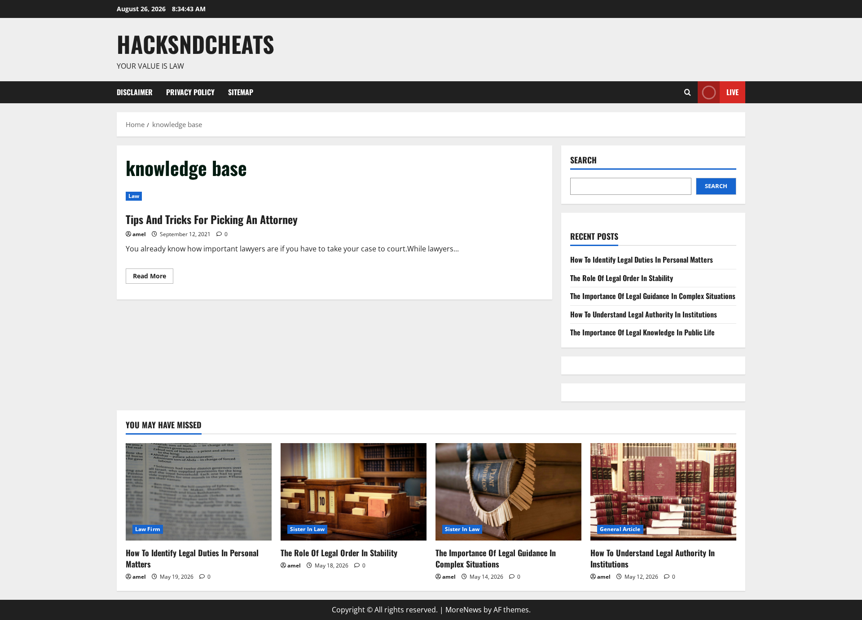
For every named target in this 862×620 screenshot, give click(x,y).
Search (583, 160)
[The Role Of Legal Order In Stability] (354, 492)
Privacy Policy (190, 92)
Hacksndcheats (195, 43)
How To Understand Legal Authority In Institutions (643, 314)
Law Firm (147, 529)
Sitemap (240, 92)
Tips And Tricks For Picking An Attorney (212, 219)
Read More (153, 277)
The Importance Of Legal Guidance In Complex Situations (652, 295)
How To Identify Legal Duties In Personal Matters (641, 259)
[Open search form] (687, 92)
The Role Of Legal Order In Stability (621, 278)
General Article (620, 529)
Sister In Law (307, 529)
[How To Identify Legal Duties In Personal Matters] (199, 492)
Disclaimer (135, 92)
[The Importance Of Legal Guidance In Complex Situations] (508, 492)
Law (133, 196)
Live (732, 91)
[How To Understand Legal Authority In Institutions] (663, 492)
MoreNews (463, 610)
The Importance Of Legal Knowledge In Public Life (642, 332)
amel (139, 234)
